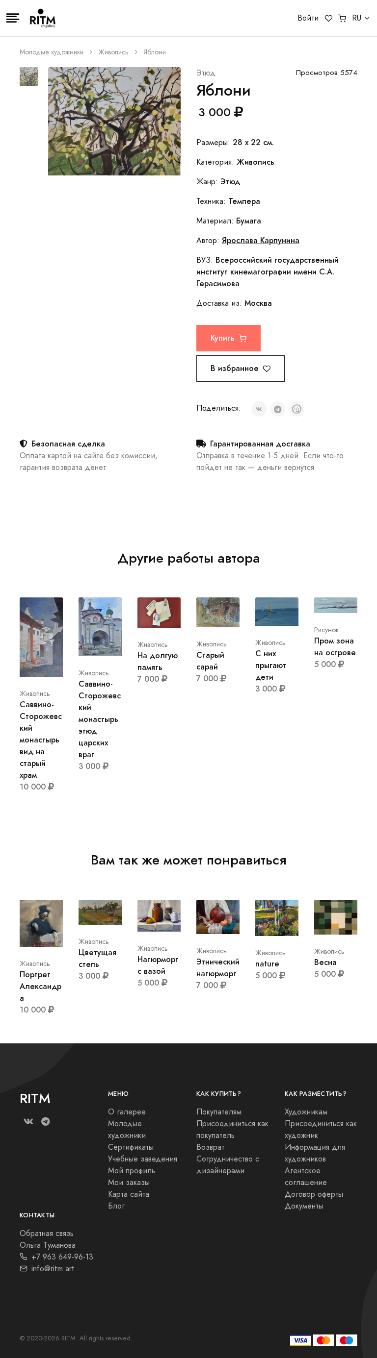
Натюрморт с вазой (158, 965)
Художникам (306, 1112)
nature (267, 963)
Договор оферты (314, 1194)
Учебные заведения (142, 1159)
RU (356, 18)
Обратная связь (47, 1233)
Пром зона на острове (335, 646)
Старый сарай (210, 660)
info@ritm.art (53, 1268)
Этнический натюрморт (218, 967)
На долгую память (157, 661)
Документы (304, 1206)
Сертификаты (131, 1147)
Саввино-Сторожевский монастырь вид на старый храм (41, 740)
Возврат (210, 1147)
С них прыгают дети (270, 665)
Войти (308, 18)
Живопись (113, 52)
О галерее (127, 1112)
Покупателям (219, 1112)
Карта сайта (128, 1194)
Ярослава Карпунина (260, 240)
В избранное (235, 368)
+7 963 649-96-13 (62, 1257)
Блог (116, 1206)
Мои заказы (129, 1182)
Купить (223, 338)
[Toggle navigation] (13, 18)
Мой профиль (131, 1170)
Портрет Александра (40, 986)
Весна (325, 962)
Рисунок (326, 630)
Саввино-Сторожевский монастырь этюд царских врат (100, 719)
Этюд (205, 73)
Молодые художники (51, 52)
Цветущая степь (97, 958)
